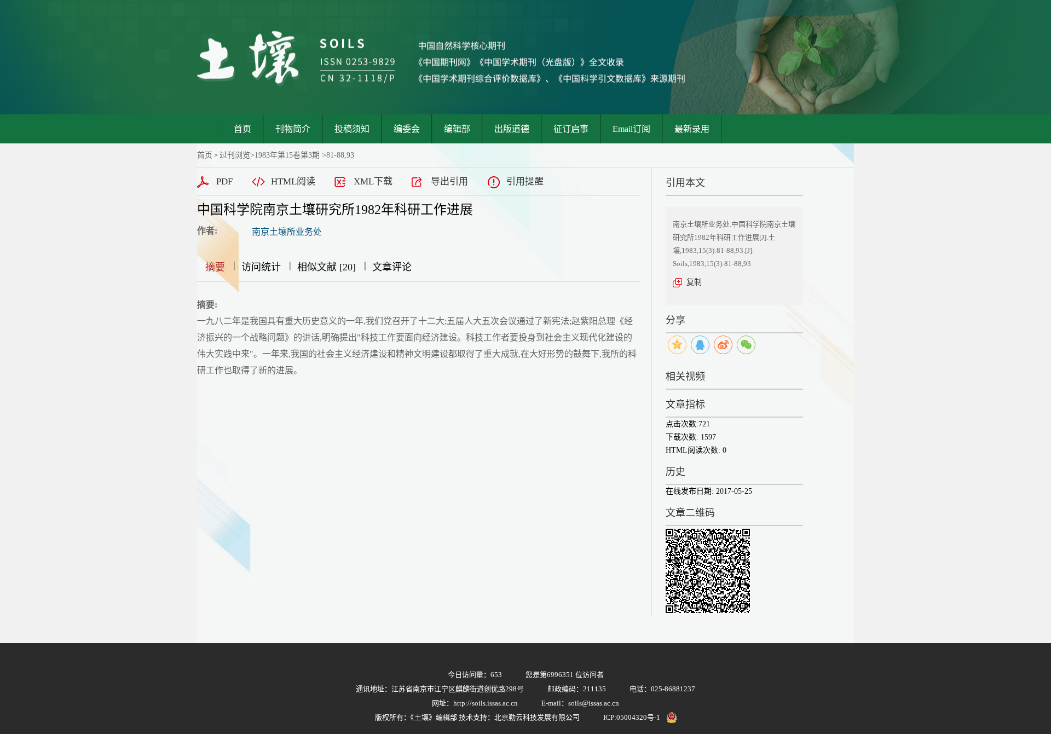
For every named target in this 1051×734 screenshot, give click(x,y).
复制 (694, 282)
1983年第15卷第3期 (287, 155)
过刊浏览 (235, 155)
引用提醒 (525, 181)
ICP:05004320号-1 (631, 717)
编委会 (407, 129)
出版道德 (511, 129)
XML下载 (373, 181)
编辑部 (457, 129)
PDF (224, 181)
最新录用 (691, 129)
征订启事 (570, 129)
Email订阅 (631, 129)
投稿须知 (351, 129)
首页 (242, 129)
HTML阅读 (293, 181)
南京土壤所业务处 (287, 231)
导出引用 (449, 181)
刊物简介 (292, 129)
